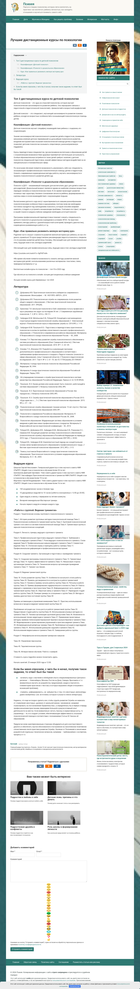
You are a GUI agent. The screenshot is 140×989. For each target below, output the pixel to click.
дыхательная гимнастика (115, 188)
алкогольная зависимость (106, 172)
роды (115, 231)
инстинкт (101, 191)
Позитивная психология (110, 103)
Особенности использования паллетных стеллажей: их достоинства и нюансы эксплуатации (113, 426)
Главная (16, 19)
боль (120, 176)
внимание (101, 180)
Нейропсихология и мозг (111, 98)
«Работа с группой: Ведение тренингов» (36, 83)
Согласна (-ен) (75, 986)
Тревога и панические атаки (112, 148)
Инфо (116, 19)
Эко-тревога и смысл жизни (112, 92)
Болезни (79, 19)
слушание (101, 234)
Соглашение (64, 962)
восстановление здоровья (106, 184)
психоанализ (121, 215)
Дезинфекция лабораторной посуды (112, 277)
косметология (122, 191)
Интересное (92, 19)
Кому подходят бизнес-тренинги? (110, 507)
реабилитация (115, 227)
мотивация (110, 199)
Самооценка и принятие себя (112, 120)
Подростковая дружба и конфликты (22, 828)
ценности (118, 242)
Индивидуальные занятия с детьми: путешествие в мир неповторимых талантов (112, 719)
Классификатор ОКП (105, 681)
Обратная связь (30, 962)
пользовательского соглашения (63, 980)
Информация (101, 289)
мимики (100, 199)
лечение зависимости (105, 195)
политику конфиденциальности (29, 944)
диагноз (100, 188)
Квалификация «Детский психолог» (34, 65)
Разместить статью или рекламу (86, 962)
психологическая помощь (106, 219)
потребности (109, 211)
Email (39, 851)
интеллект (111, 191)
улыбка (118, 238)
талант (110, 238)
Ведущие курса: (22, 79)
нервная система (103, 203)
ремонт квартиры (103, 231)
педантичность (119, 207)
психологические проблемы (107, 223)
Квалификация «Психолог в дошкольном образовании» (42, 68)
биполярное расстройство (106, 176)
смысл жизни (112, 234)
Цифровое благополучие (111, 131)
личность (119, 195)
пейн (99, 211)
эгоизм (100, 246)
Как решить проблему (63, 19)
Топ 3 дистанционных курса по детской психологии (37, 61)
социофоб (101, 238)
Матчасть (105, 19)
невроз (119, 199)
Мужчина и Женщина (40, 19)
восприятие (112, 180)
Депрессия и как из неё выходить (114, 115)
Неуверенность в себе (106, 473)
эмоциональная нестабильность (108, 250)
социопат (124, 234)
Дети (26, 19)
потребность (121, 211)
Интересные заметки (105, 168)
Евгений (13, 744)
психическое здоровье (105, 215)
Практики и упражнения (110, 154)
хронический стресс (104, 242)
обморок (115, 203)
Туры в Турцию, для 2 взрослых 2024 (112, 648)
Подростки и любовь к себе (24, 797)
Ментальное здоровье (110, 126)
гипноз (121, 184)
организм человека (104, 207)
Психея (28, 4)
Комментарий (16, 859)
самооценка (124, 231)
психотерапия (102, 227)
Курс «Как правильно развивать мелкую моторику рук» (42, 72)
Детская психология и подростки (114, 109)
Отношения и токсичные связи (113, 137)
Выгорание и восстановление (112, 143)
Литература (21, 75)
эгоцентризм (110, 246)
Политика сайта (47, 962)
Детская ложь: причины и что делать (63, 798)
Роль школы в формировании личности (62, 828)
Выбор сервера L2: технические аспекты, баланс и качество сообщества (110, 388)
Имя (12, 851)
